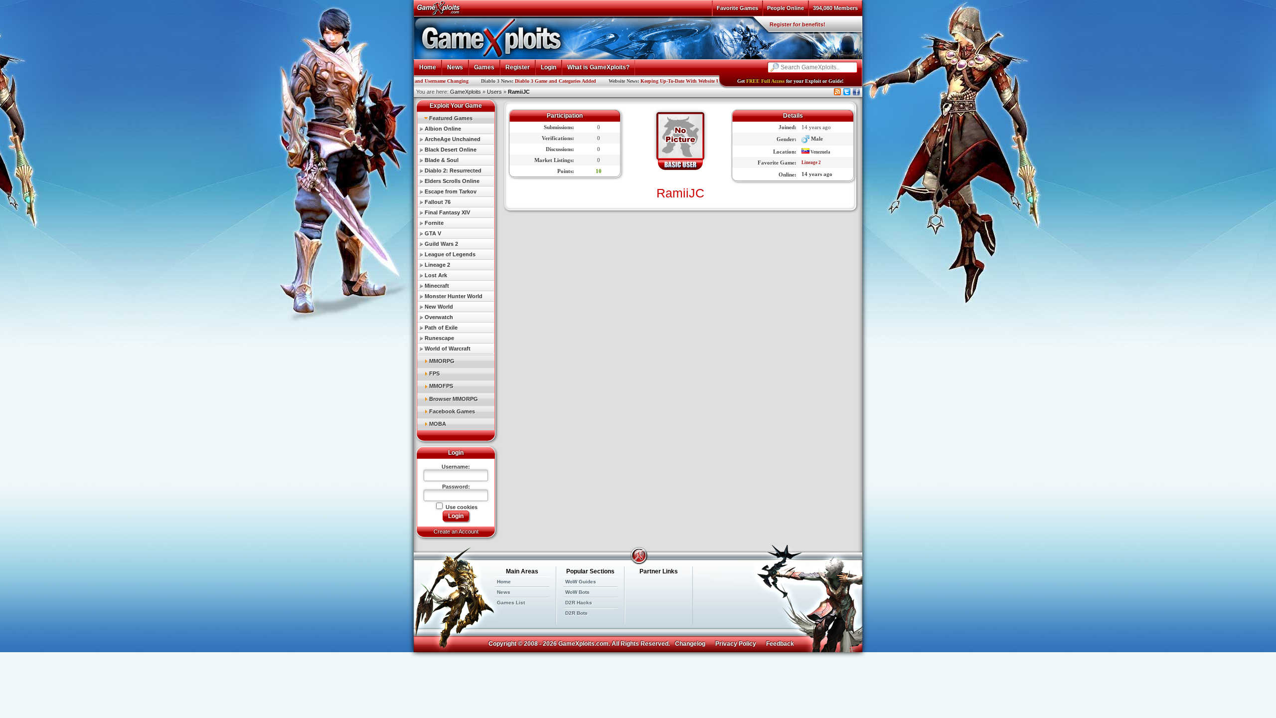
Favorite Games (737, 8)
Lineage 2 (437, 265)
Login (548, 67)
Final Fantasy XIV (447, 212)
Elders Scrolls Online (452, 181)
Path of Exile (441, 328)
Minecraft (437, 286)
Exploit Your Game (456, 105)
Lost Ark (436, 275)
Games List (511, 602)
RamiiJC (519, 92)
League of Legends (450, 254)
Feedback (780, 643)
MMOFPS (441, 386)
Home (427, 67)
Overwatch (439, 317)
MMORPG (442, 361)
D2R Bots (576, 613)
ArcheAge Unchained (452, 139)
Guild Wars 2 (441, 244)
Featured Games (451, 118)
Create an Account (456, 532)
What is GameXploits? (598, 67)
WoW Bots (577, 592)
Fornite (434, 223)
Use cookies (461, 507)
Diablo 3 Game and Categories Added (512, 81)
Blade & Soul (442, 160)
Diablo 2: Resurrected (453, 171)
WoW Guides (580, 581)
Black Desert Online (451, 150)
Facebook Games (452, 411)
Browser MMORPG (453, 399)
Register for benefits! (797, 24)
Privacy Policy (735, 643)
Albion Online (443, 129)
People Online (785, 8)
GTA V (433, 233)
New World (439, 307)
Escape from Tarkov (451, 191)
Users (494, 92)
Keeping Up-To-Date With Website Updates (643, 81)
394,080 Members (835, 8)
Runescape (439, 338)
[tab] (455, 118)
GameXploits (465, 92)
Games (484, 67)
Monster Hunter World (453, 296)
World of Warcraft (448, 349)
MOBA (437, 424)
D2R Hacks (578, 602)
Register (517, 67)
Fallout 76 (438, 202)
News (455, 67)
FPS (434, 373)
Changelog (690, 643)
